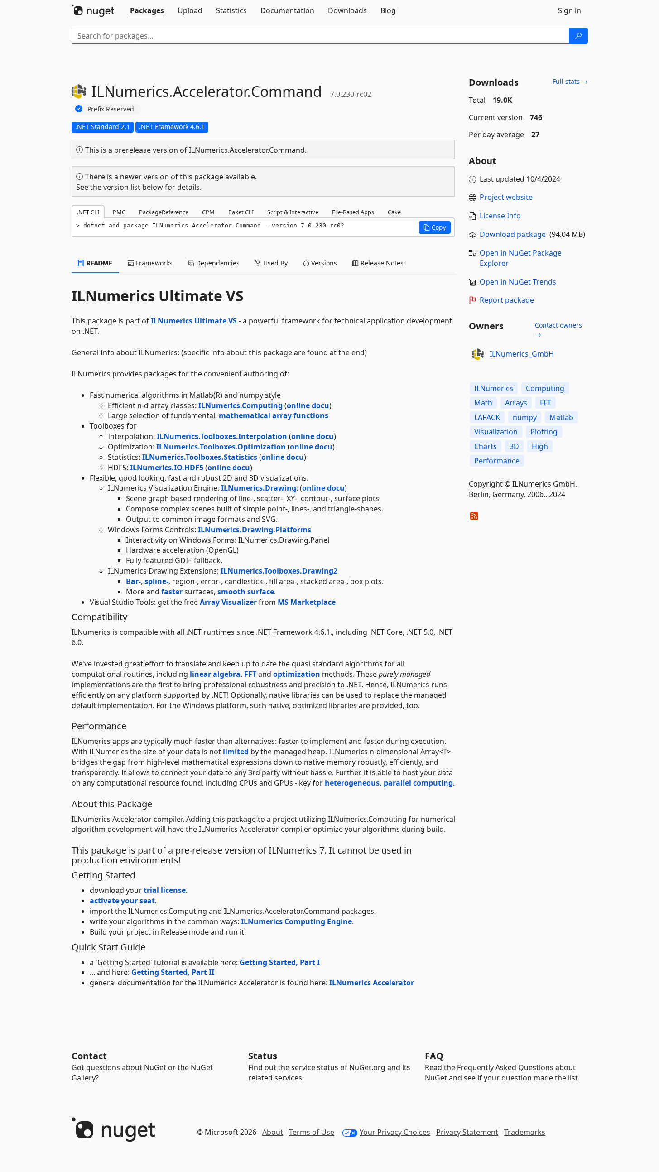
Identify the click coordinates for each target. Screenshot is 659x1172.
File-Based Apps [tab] (353, 212)
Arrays (516, 403)
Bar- (133, 581)
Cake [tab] (394, 212)
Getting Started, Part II (172, 972)
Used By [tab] (274, 263)
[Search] (578, 36)
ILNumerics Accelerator (371, 983)
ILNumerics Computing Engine (296, 921)
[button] (435, 227)
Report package (507, 300)
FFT (250, 674)
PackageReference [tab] (163, 212)
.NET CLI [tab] (88, 212)
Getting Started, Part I (280, 962)
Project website (506, 197)
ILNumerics (493, 388)
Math (483, 403)
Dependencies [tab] (217, 263)
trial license (165, 890)
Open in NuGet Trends (518, 282)
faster (172, 592)
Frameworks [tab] (153, 263)
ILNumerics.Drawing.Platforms (254, 530)
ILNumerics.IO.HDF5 (166, 468)
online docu (308, 405)
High (540, 446)
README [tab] (98, 263)
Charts (485, 446)
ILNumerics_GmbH (522, 354)
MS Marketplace (307, 602)
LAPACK (487, 417)
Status (262, 1056)
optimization (296, 674)
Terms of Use (311, 1132)
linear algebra (215, 674)
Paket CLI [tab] (241, 212)
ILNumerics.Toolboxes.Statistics (199, 457)
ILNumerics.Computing (240, 405)
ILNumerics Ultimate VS (194, 321)
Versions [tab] (323, 263)
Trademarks (524, 1132)
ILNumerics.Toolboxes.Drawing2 (279, 571)
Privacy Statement (467, 1132)
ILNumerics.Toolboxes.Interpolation (222, 436)
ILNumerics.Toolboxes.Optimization (221, 447)
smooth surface (245, 592)
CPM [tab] (208, 212)
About (272, 1132)
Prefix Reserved (110, 109)
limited (236, 752)
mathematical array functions (273, 415)
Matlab (561, 417)
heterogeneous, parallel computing (389, 783)
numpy (525, 417)
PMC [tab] (119, 212)
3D (514, 446)
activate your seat (122, 901)
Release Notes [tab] (381, 263)
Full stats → (570, 81)
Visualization (496, 432)
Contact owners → (558, 329)
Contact (89, 1056)
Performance (497, 461)
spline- (156, 581)
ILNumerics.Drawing (258, 488)
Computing (545, 388)
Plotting (544, 432)
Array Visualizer (228, 602)
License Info (500, 216)
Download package (513, 234)
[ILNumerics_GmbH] (478, 354)
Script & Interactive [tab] (292, 212)
